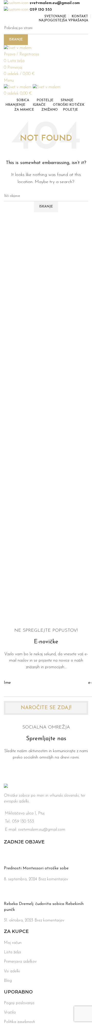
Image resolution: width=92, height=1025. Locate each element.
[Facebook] (10, 772)
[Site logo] (17, 48)
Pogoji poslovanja (19, 1003)
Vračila (10, 1013)
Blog (8, 981)
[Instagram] (24, 772)
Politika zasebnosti (19, 1022)
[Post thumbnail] (13, 858)
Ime (7, 683)
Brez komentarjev (53, 879)
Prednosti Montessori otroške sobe (36, 868)
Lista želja (12, 952)
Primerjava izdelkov (20, 962)
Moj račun (12, 943)
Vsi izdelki (12, 971)
